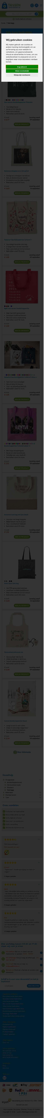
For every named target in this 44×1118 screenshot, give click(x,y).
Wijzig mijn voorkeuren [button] (21, 75)
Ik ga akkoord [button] (21, 67)
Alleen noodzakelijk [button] (21, 71)
